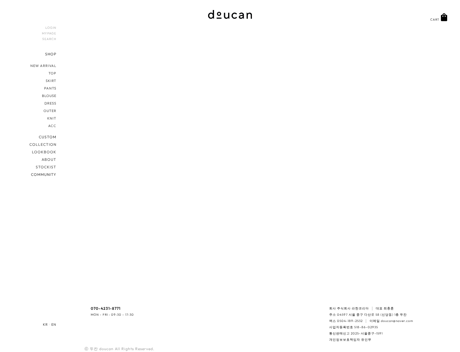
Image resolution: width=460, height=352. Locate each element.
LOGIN (50, 28)
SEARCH (49, 39)
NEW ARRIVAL (43, 66)
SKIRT (51, 81)
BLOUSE (49, 96)
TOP (52, 73)
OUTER (49, 111)
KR (45, 324)
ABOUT (49, 159)
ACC (52, 126)
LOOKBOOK (44, 152)
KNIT (51, 118)
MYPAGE (49, 33)
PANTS (50, 88)
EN (53, 324)
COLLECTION (42, 144)
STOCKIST (46, 167)
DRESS (50, 103)
